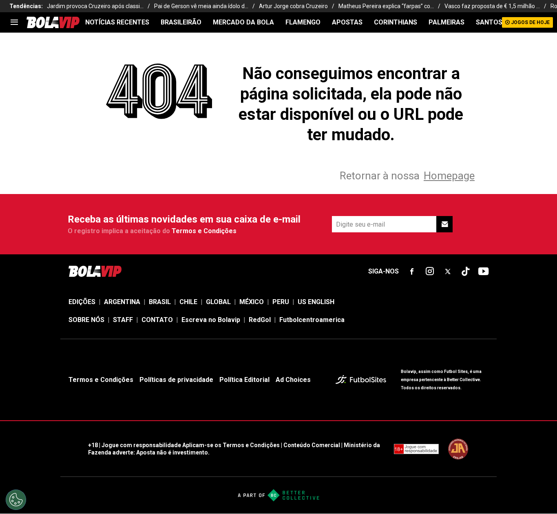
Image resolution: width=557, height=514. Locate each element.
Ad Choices (293, 380)
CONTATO (157, 320)
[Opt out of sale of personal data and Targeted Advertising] (16, 500)
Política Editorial (244, 380)
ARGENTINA (122, 302)
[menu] (14, 22)
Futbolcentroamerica (312, 320)
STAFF (123, 320)
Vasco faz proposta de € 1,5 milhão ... (492, 6)
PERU (280, 302)
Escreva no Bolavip (210, 320)
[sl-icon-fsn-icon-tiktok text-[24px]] (466, 271)
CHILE (188, 302)
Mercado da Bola (243, 22)
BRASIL (160, 302)
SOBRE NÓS (86, 320)
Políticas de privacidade (176, 380)
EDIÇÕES (82, 302)
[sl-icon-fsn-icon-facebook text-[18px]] (412, 271)
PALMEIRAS (446, 22)
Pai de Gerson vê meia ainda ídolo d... (201, 6)
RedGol (260, 320)
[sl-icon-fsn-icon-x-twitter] (448, 271)
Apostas (347, 22)
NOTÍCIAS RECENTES (117, 22)
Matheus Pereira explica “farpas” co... (386, 6)
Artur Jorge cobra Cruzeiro (293, 6)
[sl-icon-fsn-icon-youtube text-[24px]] (483, 271)
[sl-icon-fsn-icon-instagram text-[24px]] (430, 271)
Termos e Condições (204, 231)
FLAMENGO (302, 22)
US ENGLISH (316, 302)
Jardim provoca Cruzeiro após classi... (95, 6)
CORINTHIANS (395, 22)
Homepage (449, 176)
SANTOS (489, 22)
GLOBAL (218, 302)
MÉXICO (251, 302)
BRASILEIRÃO (181, 22)
